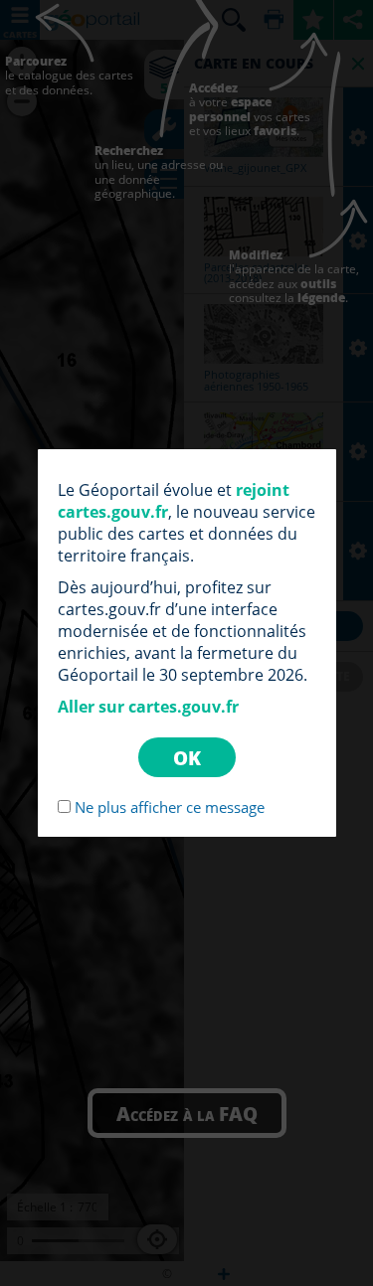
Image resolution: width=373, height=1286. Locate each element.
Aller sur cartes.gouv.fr (148, 707)
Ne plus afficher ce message (170, 807)
